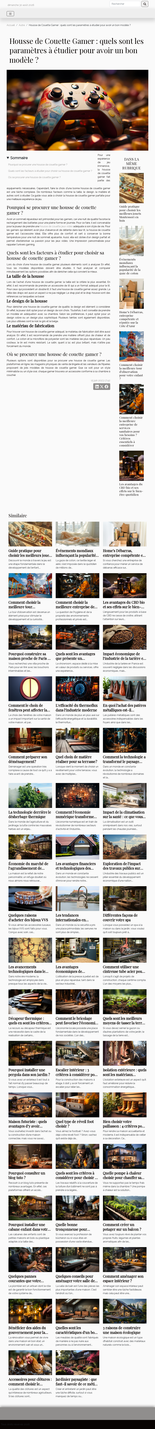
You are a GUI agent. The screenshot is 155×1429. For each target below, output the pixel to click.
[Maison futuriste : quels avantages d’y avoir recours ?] (30, 1104)
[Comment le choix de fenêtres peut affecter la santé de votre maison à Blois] (30, 688)
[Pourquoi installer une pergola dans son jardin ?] (30, 1053)
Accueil (11, 25)
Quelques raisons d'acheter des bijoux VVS (28, 917)
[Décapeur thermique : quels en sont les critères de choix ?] (30, 1001)
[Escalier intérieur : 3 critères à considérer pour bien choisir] (77, 1053)
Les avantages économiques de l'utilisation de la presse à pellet (76, 973)
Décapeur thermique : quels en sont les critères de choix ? (28, 1023)
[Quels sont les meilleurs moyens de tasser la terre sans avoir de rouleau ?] (125, 1001)
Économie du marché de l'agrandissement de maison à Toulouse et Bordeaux (28, 870)
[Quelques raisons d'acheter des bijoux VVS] (30, 898)
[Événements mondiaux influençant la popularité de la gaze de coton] (131, 240)
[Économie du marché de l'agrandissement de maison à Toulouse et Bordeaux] (30, 846)
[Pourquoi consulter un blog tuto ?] (30, 1156)
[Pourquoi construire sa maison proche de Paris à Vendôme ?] (30, 637)
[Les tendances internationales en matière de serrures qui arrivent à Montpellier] (77, 898)
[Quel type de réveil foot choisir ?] (77, 1104)
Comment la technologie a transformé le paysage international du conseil (124, 761)
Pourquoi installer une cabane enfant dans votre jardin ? (28, 1229)
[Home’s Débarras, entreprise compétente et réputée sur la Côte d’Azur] (131, 293)
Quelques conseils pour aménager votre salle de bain (75, 1281)
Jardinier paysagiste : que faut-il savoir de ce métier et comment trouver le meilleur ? (77, 1386)
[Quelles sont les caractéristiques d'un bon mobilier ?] (77, 1311)
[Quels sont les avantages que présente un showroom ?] (77, 637)
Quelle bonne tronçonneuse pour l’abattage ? (71, 1229)
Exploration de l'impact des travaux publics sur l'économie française (122, 868)
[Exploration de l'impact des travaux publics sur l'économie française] (125, 846)
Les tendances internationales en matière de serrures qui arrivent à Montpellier (75, 922)
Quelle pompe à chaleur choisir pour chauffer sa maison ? (122, 1178)
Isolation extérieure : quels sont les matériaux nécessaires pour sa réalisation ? (124, 1076)
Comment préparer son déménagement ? (27, 759)
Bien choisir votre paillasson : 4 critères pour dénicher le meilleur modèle (124, 1128)
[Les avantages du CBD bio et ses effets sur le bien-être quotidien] (131, 465)
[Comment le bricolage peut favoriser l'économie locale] (77, 1001)
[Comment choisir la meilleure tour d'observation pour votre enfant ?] (131, 346)
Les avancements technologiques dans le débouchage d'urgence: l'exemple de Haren (27, 973)
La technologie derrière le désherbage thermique (29, 814)
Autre (22, 25)
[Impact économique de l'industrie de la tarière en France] (125, 637)
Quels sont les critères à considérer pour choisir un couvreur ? (77, 1178)
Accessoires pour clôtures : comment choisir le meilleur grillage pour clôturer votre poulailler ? (30, 1386)
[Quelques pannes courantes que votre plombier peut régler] (30, 1259)
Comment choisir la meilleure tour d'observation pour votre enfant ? (131, 372)
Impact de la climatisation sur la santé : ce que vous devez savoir (124, 817)
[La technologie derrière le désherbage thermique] (30, 795)
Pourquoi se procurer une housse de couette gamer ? (37, 164)
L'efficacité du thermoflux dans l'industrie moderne (77, 707)
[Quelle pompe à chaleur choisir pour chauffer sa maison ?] (125, 1156)
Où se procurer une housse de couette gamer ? (34, 177)
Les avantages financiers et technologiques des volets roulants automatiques (76, 870)
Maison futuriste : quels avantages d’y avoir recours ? (27, 1126)
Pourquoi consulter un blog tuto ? (26, 1175)
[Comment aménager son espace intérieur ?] (125, 1259)
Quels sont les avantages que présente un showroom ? (75, 658)
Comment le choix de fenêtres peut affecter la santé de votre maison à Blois (27, 712)
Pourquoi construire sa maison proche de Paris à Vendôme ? (28, 658)
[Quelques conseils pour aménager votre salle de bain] (77, 1259)
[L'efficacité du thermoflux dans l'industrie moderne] (77, 688)
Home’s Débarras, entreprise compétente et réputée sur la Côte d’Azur (131, 319)
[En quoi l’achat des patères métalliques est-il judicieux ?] (125, 688)
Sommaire (19, 158)
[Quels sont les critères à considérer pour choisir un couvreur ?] (77, 1156)
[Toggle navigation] (10, 13)
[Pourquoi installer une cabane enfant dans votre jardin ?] (30, 1207)
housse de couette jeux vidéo (56, 226)
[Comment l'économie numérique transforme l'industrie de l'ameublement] (77, 795)
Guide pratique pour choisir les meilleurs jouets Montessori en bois (130, 213)
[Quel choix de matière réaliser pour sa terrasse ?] (77, 740)
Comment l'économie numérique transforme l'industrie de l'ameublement (75, 819)
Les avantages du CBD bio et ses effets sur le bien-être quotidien (131, 489)
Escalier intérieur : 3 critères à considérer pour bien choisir (77, 1074)
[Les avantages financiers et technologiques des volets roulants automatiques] (77, 846)
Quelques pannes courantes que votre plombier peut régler (25, 1281)
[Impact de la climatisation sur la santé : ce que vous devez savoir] (125, 795)
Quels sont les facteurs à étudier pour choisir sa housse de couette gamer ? (50, 171)
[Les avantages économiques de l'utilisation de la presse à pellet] (77, 950)
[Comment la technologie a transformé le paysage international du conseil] (125, 740)
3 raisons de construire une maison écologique (121, 1330)
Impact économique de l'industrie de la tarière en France (124, 658)
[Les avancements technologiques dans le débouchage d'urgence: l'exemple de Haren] (30, 950)
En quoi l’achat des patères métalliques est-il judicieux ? (124, 710)
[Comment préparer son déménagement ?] (30, 740)
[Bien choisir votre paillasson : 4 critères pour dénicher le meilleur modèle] (125, 1104)
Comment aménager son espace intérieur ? (123, 1278)
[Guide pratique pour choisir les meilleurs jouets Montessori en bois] (131, 188)
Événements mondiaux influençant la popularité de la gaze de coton (129, 266)
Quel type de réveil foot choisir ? (75, 1123)
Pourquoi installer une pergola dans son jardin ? (29, 1072)
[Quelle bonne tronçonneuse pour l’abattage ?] (77, 1207)
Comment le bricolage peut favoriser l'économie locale (76, 1023)
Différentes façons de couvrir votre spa (120, 917)
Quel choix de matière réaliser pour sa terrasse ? (76, 759)
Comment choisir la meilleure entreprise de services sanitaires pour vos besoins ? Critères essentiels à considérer (131, 431)
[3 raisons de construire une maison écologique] (125, 1311)
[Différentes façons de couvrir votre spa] (125, 898)
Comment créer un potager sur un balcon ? (122, 1226)
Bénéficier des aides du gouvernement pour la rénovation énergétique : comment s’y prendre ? (28, 1334)
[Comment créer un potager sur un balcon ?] (125, 1207)
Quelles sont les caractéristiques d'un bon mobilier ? (76, 1332)
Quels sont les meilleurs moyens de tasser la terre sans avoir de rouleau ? (123, 1023)
